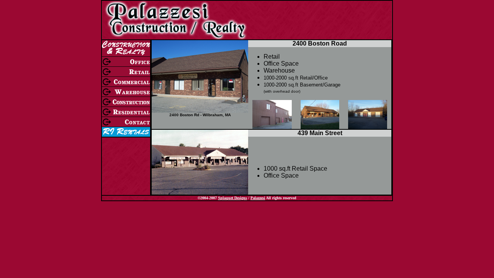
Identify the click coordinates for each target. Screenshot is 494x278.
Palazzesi (257, 198)
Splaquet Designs (232, 198)
